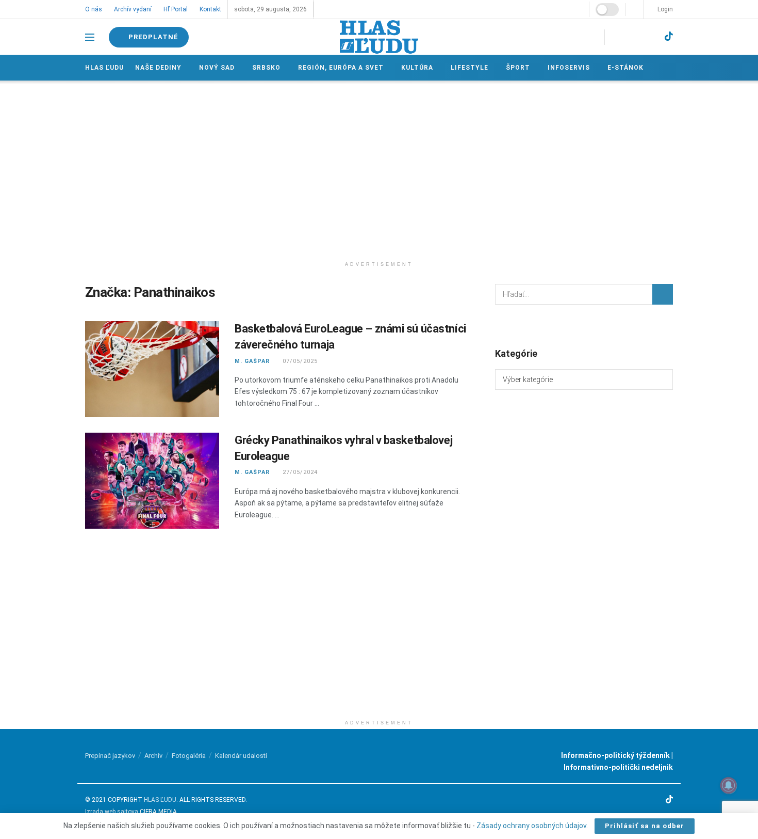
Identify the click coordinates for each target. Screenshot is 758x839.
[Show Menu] (89, 37)
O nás (93, 9)
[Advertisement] (379, 168)
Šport (518, 67)
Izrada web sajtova (111, 811)
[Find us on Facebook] (615, 37)
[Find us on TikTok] (669, 36)
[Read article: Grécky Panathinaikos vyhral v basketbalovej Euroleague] (152, 481)
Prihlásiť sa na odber (644, 826)
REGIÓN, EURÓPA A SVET (341, 67)
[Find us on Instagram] (633, 37)
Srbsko (266, 67)
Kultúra (417, 67)
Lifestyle (469, 67)
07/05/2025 (299, 361)
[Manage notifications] (728, 785)
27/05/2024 (299, 472)
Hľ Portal (175, 9)
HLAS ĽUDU (160, 799)
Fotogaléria (189, 755)
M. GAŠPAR (252, 361)
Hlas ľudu (104, 67)
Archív (153, 755)
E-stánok (625, 67)
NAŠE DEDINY (158, 67)
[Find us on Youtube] (650, 37)
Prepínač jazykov (110, 755)
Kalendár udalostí (241, 755)
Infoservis (569, 67)
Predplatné (152, 37)
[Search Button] (662, 294)
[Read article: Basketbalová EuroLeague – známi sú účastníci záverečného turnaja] (152, 369)
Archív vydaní (133, 9)
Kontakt (210, 9)
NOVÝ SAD (217, 67)
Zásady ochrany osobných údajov (531, 825)
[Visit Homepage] (379, 37)
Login (664, 9)
